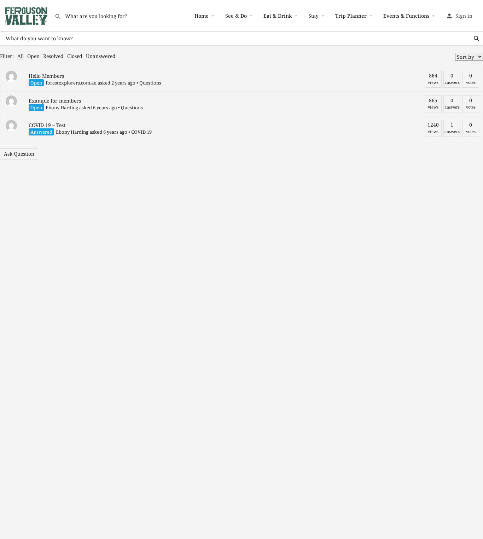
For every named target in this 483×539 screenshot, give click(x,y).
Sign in (463, 15)
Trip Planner (351, 15)
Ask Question (19, 153)
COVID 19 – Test (47, 125)
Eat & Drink (277, 15)
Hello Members (46, 76)
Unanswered (101, 56)
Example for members (55, 100)
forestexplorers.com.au (71, 83)
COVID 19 (141, 132)
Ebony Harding (62, 107)
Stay (313, 15)
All (20, 56)
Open (33, 56)
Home (201, 15)
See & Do (236, 15)
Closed (74, 56)
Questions (150, 83)
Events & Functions (406, 15)
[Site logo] (27, 15)
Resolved (53, 56)
